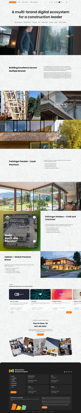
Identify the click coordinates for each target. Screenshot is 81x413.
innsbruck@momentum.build (32, 380)
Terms (28, 411)
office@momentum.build (55, 391)
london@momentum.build (32, 391)
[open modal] (54, 2)
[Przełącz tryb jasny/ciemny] (50, 2)
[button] (70, 2)
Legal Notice (33, 411)
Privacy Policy (40, 411)
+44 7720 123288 (30, 392)
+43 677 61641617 (30, 381)
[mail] (69, 372)
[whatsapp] (71, 372)
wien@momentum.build (55, 380)
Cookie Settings (51, 411)
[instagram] (67, 372)
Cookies (45, 411)
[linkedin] (65, 372)
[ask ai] (56, 2)
